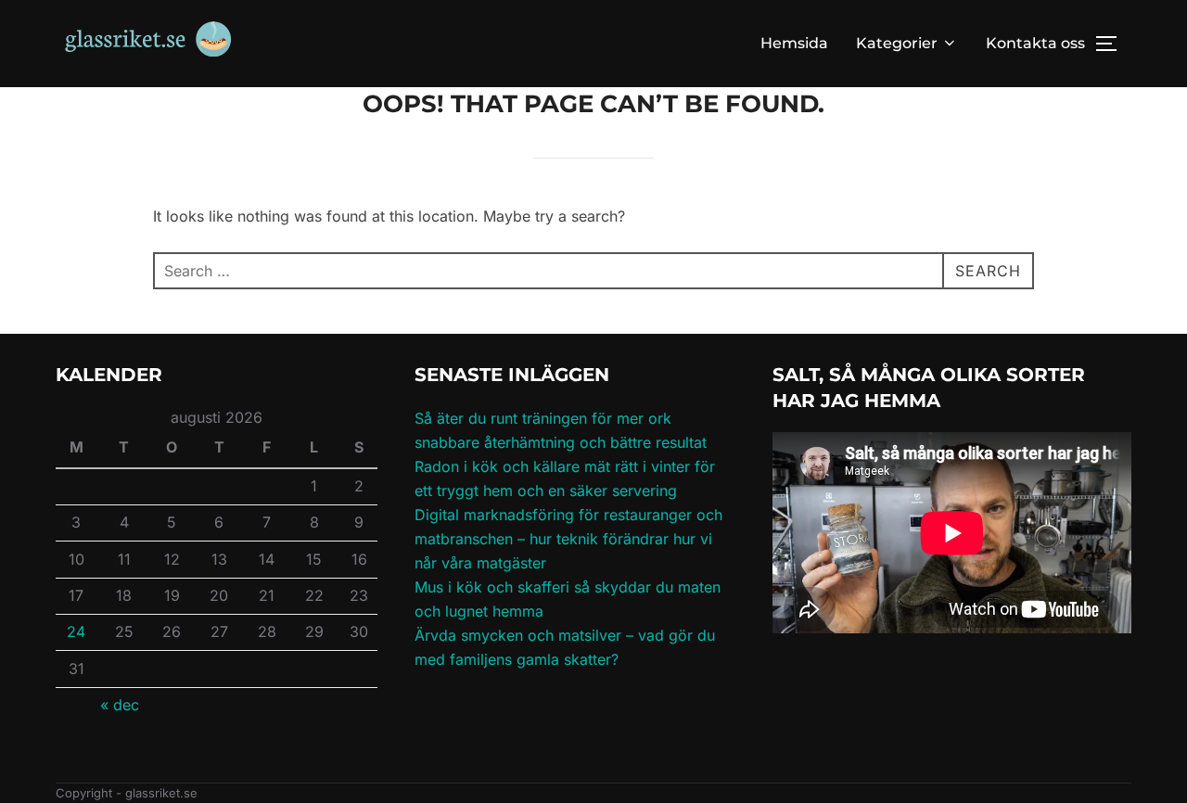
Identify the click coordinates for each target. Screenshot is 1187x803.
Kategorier (897, 43)
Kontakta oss (1035, 43)
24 (76, 631)
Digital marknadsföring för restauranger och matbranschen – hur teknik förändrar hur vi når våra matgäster (568, 538)
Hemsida (794, 43)
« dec (119, 704)
